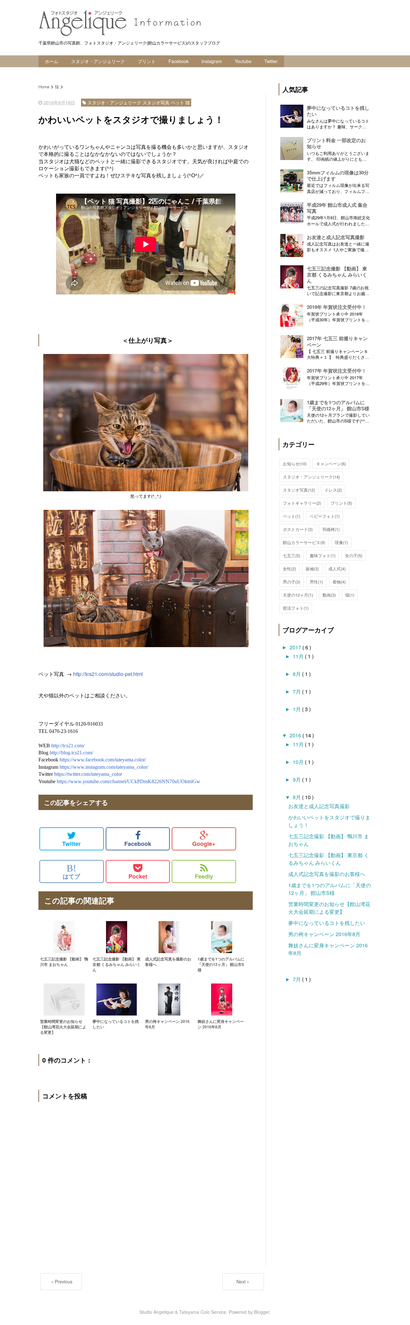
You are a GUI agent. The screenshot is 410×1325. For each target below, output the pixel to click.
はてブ (71, 871)
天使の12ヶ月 (298, 595)
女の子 (353, 555)
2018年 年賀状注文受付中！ (336, 306)
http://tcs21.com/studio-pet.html (108, 674)
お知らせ (295, 464)
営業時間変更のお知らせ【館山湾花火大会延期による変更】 (329, 907)
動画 (329, 595)
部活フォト (295, 608)
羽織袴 (331, 529)
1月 (297, 709)
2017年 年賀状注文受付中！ (336, 370)
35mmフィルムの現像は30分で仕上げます (338, 175)
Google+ (204, 843)
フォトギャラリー (302, 503)
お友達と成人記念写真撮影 (336, 237)
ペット (291, 516)
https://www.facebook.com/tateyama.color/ (103, 759)
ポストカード (298, 529)
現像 (341, 542)
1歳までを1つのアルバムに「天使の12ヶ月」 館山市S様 (338, 405)
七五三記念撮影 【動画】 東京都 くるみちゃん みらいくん (337, 274)
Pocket (137, 876)
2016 (296, 735)
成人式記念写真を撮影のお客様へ (326, 874)
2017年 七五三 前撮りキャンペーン (337, 341)
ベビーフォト (325, 516)
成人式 (337, 569)
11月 (299, 656)
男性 (316, 582)
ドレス (333, 490)
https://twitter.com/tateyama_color (88, 774)
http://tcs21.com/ (68, 745)
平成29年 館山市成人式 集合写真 (337, 207)
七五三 (291, 555)
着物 (339, 582)
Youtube (243, 61)
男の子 (291, 582)
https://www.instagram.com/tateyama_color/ (104, 767)
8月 (297, 674)
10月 (299, 762)
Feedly (204, 876)
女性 (289, 569)
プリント (147, 61)
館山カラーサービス (304, 542)
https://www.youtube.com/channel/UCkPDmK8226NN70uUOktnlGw (128, 781)
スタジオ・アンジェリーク (98, 61)
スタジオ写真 (299, 490)
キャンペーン (331, 464)
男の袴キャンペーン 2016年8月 (324, 934)
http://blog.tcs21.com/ (71, 752)
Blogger (261, 1312)
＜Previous (61, 1281)
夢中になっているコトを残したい (338, 110)
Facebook (178, 61)
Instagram (211, 61)
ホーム (51, 61)
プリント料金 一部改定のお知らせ (336, 143)
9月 (297, 779)
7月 (297, 691)
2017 (296, 647)
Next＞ (243, 1281)
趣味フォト (322, 555)
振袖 (312, 569)
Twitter (271, 61)
